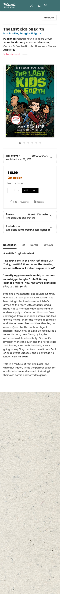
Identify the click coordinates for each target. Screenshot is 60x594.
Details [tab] (34, 245)
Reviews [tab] (48, 245)
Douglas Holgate (30, 33)
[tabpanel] (30, 318)
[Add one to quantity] (18, 190)
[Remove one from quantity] (10, 190)
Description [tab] (9, 245)
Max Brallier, (11, 33)
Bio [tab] (23, 245)
